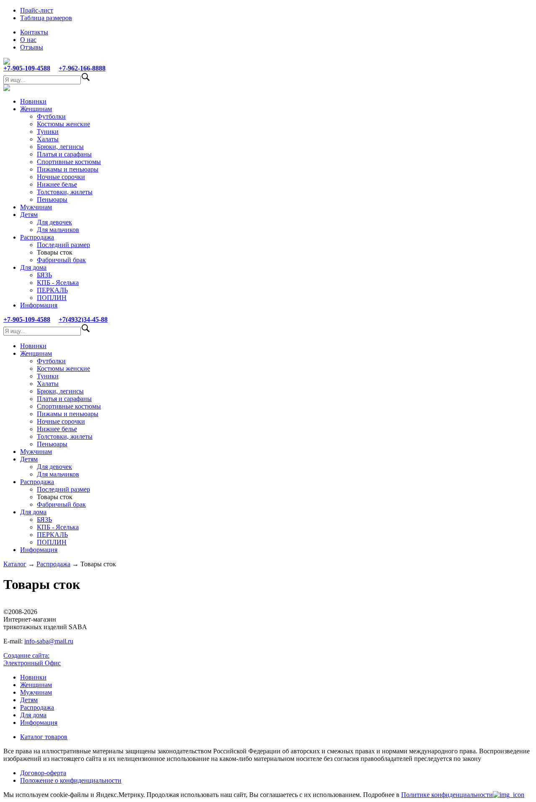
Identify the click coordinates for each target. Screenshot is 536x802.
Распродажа (37, 237)
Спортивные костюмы (69, 161)
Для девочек (54, 222)
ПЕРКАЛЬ (52, 290)
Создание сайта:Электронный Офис (32, 659)
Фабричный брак (61, 259)
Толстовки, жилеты (65, 191)
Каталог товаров (43, 736)
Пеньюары (52, 199)
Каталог (14, 564)
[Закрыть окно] (508, 794)
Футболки (51, 116)
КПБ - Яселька (58, 282)
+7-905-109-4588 (26, 68)
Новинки (33, 101)
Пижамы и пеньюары (67, 169)
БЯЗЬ (44, 275)
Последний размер (63, 244)
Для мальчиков (58, 229)
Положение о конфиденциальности (70, 780)
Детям (29, 214)
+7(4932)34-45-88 (83, 319)
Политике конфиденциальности (447, 794)
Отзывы (31, 47)
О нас (28, 39)
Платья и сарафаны (64, 154)
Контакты (34, 32)
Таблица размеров (46, 17)
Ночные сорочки (61, 176)
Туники (48, 131)
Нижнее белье (57, 184)
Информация (38, 305)
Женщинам (36, 108)
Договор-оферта (43, 772)
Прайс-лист (36, 10)
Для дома (33, 267)
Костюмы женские (63, 124)
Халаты (48, 139)
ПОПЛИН (52, 297)
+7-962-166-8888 (82, 68)
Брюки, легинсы (60, 146)
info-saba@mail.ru (48, 641)
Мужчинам (36, 207)
